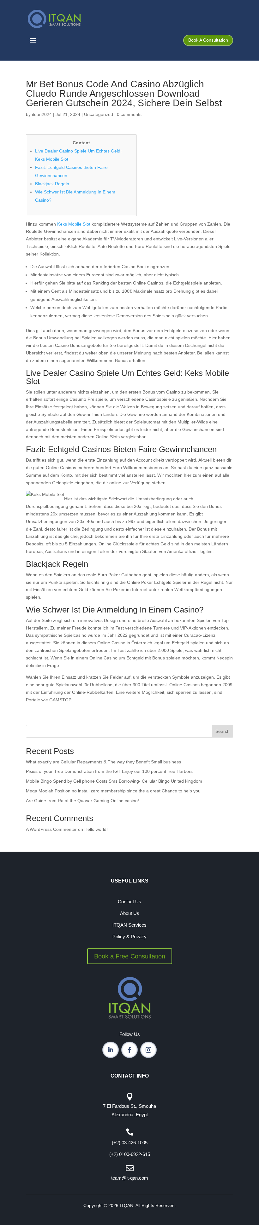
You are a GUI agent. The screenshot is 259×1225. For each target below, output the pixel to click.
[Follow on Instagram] (148, 1050)
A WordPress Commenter (51, 829)
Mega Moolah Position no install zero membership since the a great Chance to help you (113, 790)
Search (222, 731)
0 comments (129, 114)
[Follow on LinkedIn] (110, 1050)
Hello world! (96, 829)
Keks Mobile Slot (73, 224)
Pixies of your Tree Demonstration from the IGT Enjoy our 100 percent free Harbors (109, 771)
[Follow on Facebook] (129, 1050)
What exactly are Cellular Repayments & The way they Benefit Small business (103, 761)
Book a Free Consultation (129, 956)
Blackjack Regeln (52, 183)
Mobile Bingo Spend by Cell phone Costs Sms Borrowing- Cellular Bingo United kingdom (114, 781)
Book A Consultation (208, 40)
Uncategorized (98, 114)
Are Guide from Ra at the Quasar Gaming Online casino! (82, 800)
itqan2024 (42, 114)
